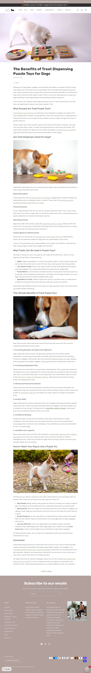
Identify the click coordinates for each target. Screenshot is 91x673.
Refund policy (8, 631)
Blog (5, 634)
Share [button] (17, 82)
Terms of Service (9, 628)
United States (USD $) (12, 660)
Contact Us (7, 638)
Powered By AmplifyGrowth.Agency (25, 666)
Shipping (7, 607)
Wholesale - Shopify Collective (10, 618)
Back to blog (46, 571)
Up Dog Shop (12, 666)
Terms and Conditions (11, 625)
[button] (26, 10)
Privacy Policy (8, 613)
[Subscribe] (59, 594)
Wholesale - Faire (9, 622)
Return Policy (8, 610)
